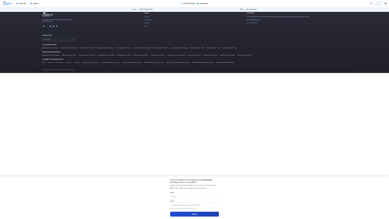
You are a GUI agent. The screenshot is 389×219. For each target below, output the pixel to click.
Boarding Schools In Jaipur (230, 48)
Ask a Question (251, 9)
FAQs (146, 26)
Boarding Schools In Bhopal (227, 55)
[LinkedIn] (43, 26)
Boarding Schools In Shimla (87, 48)
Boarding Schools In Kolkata (141, 55)
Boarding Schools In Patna (124, 55)
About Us (147, 16)
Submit (194, 214)
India (43, 62)
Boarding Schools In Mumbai (161, 48)
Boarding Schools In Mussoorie (69, 48)
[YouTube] (56, 26)
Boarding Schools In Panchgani (142, 48)
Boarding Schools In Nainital (123, 48)
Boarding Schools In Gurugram (87, 55)
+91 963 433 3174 (253, 23)
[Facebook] (47, 26)
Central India (59, 62)
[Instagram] (50, 26)
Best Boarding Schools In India (90, 62)
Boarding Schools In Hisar (158, 55)
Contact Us (147, 23)
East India (68, 62)
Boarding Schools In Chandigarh (50, 55)
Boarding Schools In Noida (69, 55)
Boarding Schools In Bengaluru (105, 48)
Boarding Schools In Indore (244, 55)
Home (134, 9)
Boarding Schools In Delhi (197, 48)
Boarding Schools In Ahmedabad (176, 55)
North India (51, 62)
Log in (378, 3)
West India (77, 62)
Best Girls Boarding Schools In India (110, 62)
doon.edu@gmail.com (255, 20)
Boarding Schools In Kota (194, 55)
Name (172, 192)
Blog (241, 9)
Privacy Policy (148, 20)
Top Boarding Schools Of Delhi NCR (225, 62)
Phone (172, 201)
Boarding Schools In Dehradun (50, 48)
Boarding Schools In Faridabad (106, 55)
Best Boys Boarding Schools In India (132, 62)
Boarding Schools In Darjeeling (180, 48)
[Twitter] (53, 26)
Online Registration (146, 9)
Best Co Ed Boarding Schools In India (154, 62)
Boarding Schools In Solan (210, 55)
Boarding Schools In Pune (213, 48)
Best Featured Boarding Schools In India (202, 62)
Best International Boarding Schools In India (178, 62)
